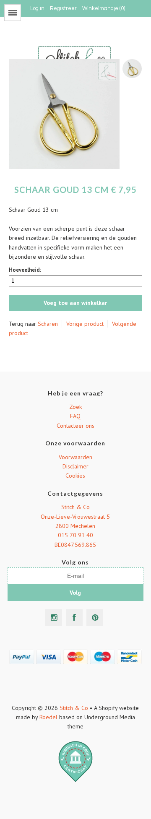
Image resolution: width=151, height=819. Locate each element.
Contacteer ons (75, 425)
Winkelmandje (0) (103, 8)
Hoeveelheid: (25, 269)
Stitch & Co (75, 507)
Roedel (48, 717)
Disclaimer (75, 466)
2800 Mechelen (75, 526)
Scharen (48, 324)
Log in (37, 8)
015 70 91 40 (75, 535)
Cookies (75, 475)
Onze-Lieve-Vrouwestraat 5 (75, 516)
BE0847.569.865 (75, 545)
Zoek (75, 407)
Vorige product (85, 324)
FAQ (75, 416)
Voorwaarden (75, 457)
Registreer (63, 8)
